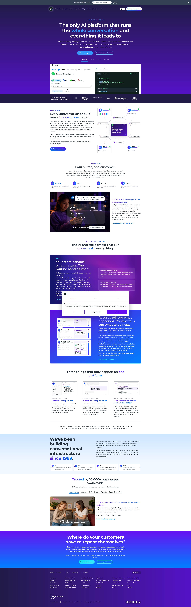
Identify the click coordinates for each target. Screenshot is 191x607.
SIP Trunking (53, 578)
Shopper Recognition (70, 587)
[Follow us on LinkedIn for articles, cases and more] (133, 602)
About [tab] (118, 299)
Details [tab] (95, 299)
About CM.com (55, 573)
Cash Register (100, 583)
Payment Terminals (70, 580)
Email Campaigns (116, 583)
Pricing (101, 9)
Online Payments (54, 585)
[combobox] (102, 2)
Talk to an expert (133, 9)
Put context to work (106, 359)
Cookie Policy (78, 602)
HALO (113, 587)
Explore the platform (103, 53)
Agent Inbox (99, 578)
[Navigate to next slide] (140, 467)
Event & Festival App (117, 585)
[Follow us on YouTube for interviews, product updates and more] (139, 602)
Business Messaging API (102, 580)
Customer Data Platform (118, 578)
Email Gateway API (117, 580)
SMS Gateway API (85, 580)
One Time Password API (133, 580)
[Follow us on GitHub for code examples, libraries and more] (127, 602)
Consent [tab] (73, 299)
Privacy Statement (54, 602)
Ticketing (129, 587)
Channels (98, 585)
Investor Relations (96, 602)
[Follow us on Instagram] (130, 602)
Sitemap (87, 602)
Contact (85, 573)
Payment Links (53, 587)
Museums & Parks (85, 585)
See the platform (103, 562)
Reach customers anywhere (122, 223)
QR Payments (68, 583)
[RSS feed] (136, 602)
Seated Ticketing (85, 587)
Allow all (117, 311)
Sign (128, 585)
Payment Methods (70, 578)
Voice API (52, 580)
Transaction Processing (87, 578)
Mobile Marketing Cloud (133, 578)
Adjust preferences (95, 311)
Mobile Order (53, 583)
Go (115, 2)
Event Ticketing (85, 583)
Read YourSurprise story (105, 519)
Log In (139, 6)
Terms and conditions (67, 602)
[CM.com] (51, 9)
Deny (74, 311)
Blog (66, 573)
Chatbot (98, 587)
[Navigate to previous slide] (51, 467)
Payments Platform (132, 583)
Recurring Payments (70, 585)
